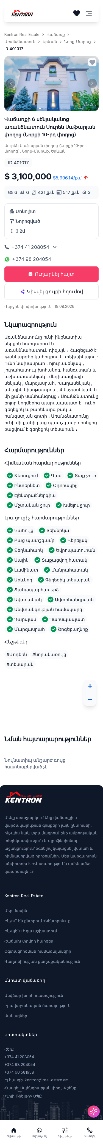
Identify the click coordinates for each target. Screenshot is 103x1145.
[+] (89, 686)
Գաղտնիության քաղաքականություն (42, 961)
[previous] (10, 83)
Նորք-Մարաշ (77, 41)
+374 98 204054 (31, 259)
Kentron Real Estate (22, 34)
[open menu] (89, 13)
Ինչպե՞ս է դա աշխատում (30, 931)
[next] (92, 83)
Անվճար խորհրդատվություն (33, 995)
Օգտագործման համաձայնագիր (37, 951)
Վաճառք (56, 34)
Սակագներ (15, 1015)
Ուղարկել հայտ (55, 274)
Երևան (50, 41)
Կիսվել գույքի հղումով (55, 291)
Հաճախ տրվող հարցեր (28, 941)
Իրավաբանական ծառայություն (37, 1005)
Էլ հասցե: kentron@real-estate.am (36, 1080)
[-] (89, 699)
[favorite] (92, 62)
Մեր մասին (15, 910)
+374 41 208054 (30, 247)
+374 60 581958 (19, 1072)
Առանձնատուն (19, 41)
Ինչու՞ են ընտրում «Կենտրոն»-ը (37, 920)
